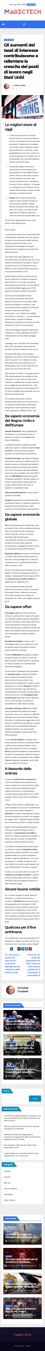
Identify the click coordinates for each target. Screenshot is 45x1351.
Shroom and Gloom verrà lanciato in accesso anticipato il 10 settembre (21, 1262)
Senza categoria (10, 1189)
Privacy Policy (19, 1346)
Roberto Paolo (29, 1266)
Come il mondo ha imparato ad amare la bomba (19, 1072)
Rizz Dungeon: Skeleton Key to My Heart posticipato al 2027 (20, 1311)
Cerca (6, 1091)
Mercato (7, 1183)
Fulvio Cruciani (19, 85)
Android (7, 1171)
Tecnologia (8, 1194)
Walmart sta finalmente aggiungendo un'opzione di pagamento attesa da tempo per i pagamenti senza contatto (22, 1137)
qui (14, 941)
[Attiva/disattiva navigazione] (24, 24)
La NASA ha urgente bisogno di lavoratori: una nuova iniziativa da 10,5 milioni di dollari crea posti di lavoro (22, 1118)
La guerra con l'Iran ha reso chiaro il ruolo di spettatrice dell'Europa (20, 1048)
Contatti (28, 1346)
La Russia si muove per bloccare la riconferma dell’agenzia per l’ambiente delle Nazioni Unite (12, 964)
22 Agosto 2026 (14, 1241)
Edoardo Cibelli (30, 1241)
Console (7, 1177)
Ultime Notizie (8, 39)
